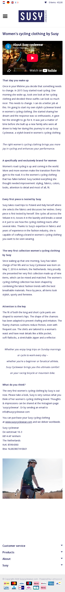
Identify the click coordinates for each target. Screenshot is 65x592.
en (12, 2)
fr (17, 2)
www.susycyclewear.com (18, 421)
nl (3, 2)
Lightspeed (56, 579)
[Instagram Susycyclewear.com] (38, 530)
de (8, 2)
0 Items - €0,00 (55, 2)
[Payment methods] (6, 583)
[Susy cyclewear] (37, 15)
